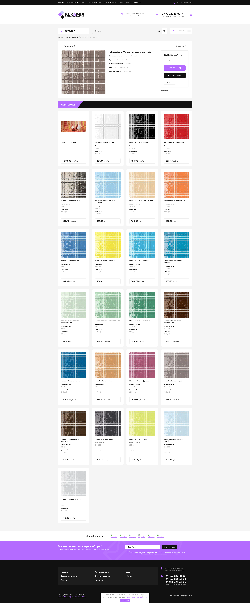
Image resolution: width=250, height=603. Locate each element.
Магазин (61, 3)
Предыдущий (69, 46)
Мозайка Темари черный (139, 142)
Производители (72, 3)
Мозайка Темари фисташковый (107, 321)
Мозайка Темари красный (174, 142)
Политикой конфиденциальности (136, 597)
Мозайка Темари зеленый (139, 321)
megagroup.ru (186, 596)
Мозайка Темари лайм (138, 439)
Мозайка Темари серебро (71, 499)
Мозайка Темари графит (104, 439)
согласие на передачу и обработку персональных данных (161, 552)
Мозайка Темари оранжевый (175, 200)
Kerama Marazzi (66, 145)
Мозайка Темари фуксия (139, 381)
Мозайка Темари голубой (139, 261)
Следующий (181, 46)
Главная (60, 37)
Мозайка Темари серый (173, 381)
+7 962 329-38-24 (176, 582)
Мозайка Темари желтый (105, 261)
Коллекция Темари (71, 37)
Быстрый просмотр (73, 126)
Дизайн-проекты (110, 3)
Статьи (121, 3)
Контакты (137, 3)
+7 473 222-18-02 (170, 13)
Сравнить (169, 82)
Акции (83, 3)
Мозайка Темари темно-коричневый (173, 322)
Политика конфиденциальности (72, 597)
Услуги (128, 3)
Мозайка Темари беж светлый (141, 200)
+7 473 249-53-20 (176, 579)
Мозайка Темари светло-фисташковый (70, 322)
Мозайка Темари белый (104, 142)
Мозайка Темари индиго (70, 381)
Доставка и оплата (94, 3)
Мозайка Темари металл (70, 200)
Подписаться (169, 547)
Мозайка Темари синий (70, 261)
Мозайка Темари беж (103, 381)
